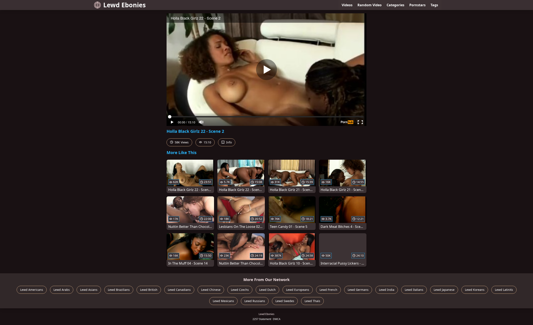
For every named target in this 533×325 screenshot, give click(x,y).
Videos (347, 5)
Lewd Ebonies (124, 5)
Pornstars (417, 5)
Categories (395, 5)
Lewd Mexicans (223, 301)
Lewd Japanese (444, 290)
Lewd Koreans (474, 290)
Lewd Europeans (297, 290)
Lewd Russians (254, 301)
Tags (434, 5)
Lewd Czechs (240, 290)
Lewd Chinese (210, 290)
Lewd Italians (414, 290)
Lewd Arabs (62, 290)
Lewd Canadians (179, 290)
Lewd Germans (358, 290)
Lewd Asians (88, 290)
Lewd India (386, 290)
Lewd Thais (312, 301)
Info (228, 142)
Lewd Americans (31, 290)
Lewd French (328, 290)
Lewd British (148, 290)
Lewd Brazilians (119, 290)
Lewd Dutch (267, 290)
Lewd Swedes (284, 301)
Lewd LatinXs (504, 290)
